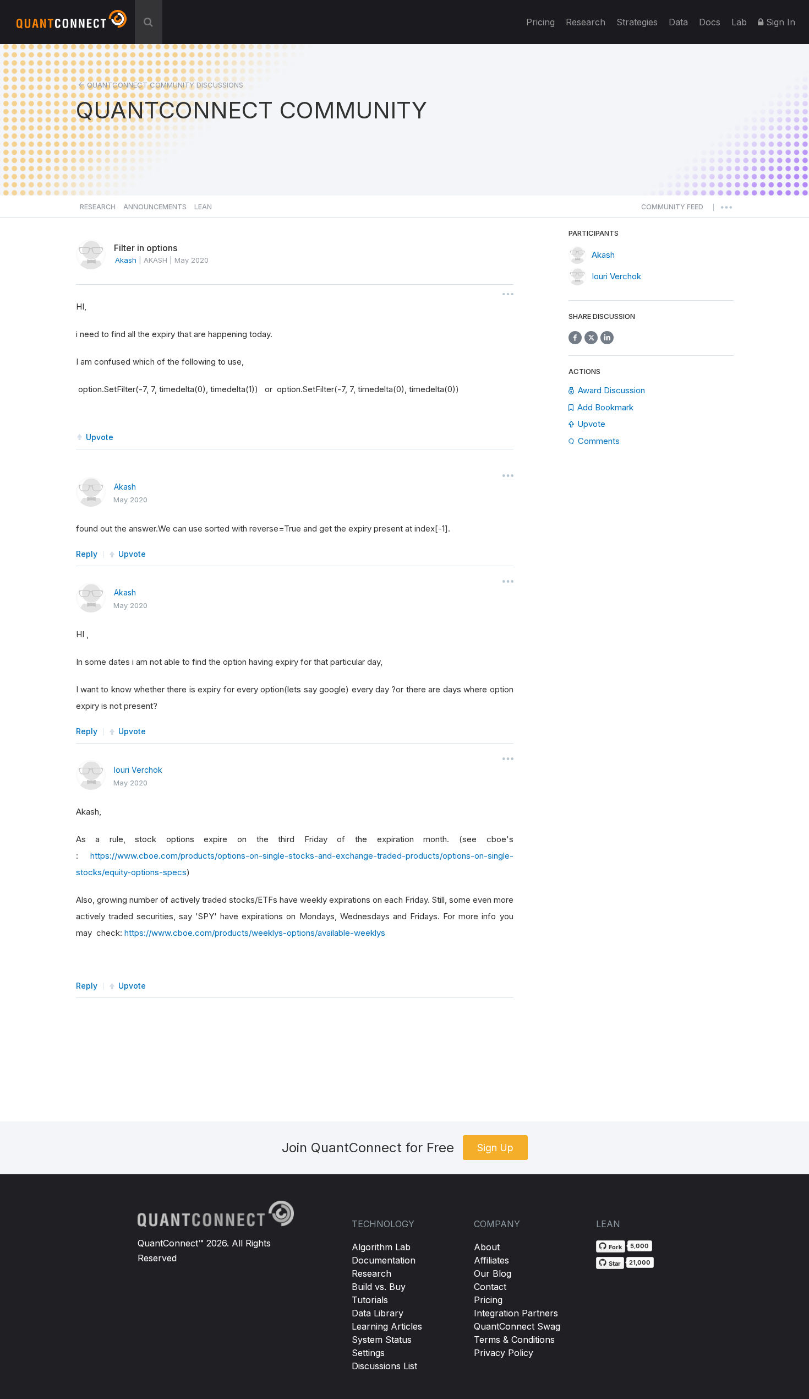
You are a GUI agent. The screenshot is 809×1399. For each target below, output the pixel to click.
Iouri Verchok (138, 769)
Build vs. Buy (379, 1286)
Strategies (637, 22)
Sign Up (495, 1147)
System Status (382, 1339)
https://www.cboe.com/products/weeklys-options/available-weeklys (254, 933)
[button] (672, 210)
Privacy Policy (503, 1352)
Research (585, 22)
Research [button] (98, 207)
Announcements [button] (155, 207)
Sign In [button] (779, 22)
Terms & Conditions (514, 1339)
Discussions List (384, 1365)
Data (678, 22)
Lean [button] (203, 207)
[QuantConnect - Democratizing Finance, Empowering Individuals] (72, 23)
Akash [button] (125, 260)
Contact (490, 1286)
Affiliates (491, 1260)
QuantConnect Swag (517, 1326)
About (487, 1246)
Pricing (540, 22)
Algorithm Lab (381, 1246)
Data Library (377, 1313)
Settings (368, 1352)
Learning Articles (387, 1326)
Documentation (384, 1260)
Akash (125, 486)
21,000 (640, 1262)
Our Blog (492, 1273)
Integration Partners (516, 1313)
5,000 (639, 1246)
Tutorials (370, 1299)
